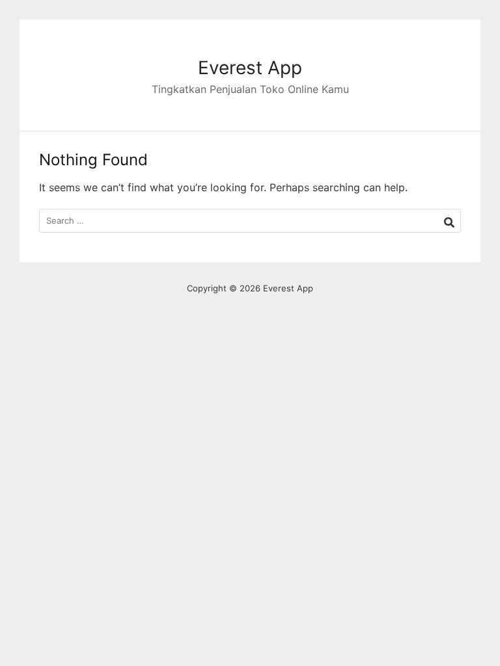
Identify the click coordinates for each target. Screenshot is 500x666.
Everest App (250, 68)
